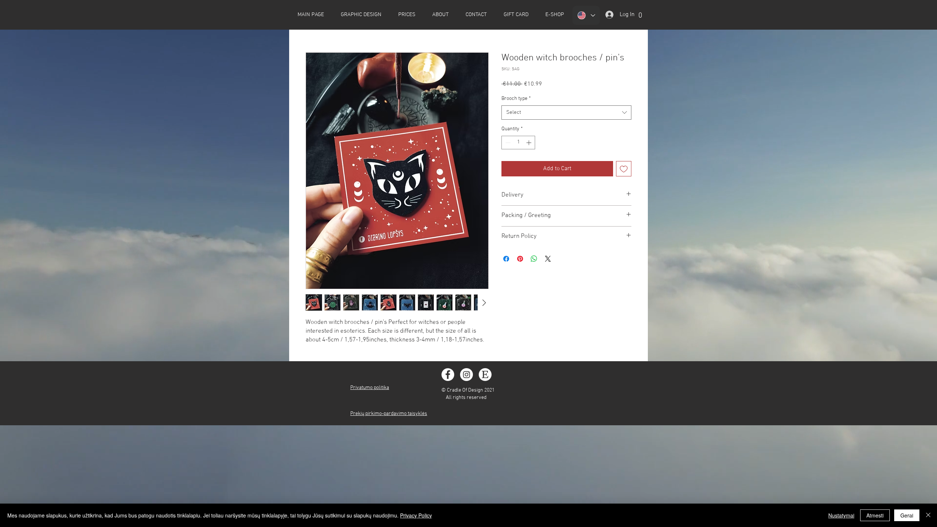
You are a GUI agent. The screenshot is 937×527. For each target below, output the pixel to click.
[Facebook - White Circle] (447, 374)
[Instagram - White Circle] (466, 374)
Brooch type (516, 99)
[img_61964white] (485, 374)
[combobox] (566, 112)
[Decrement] (507, 142)
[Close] (928, 515)
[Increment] (529, 142)
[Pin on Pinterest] (520, 258)
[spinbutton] (518, 142)
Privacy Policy (416, 515)
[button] (640, 15)
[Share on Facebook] (506, 258)
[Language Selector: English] (586, 15)
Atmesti (875, 515)
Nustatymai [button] (841, 515)
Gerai (906, 515)
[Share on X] (548, 258)
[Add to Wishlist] (623, 168)
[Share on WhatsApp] (534, 258)
